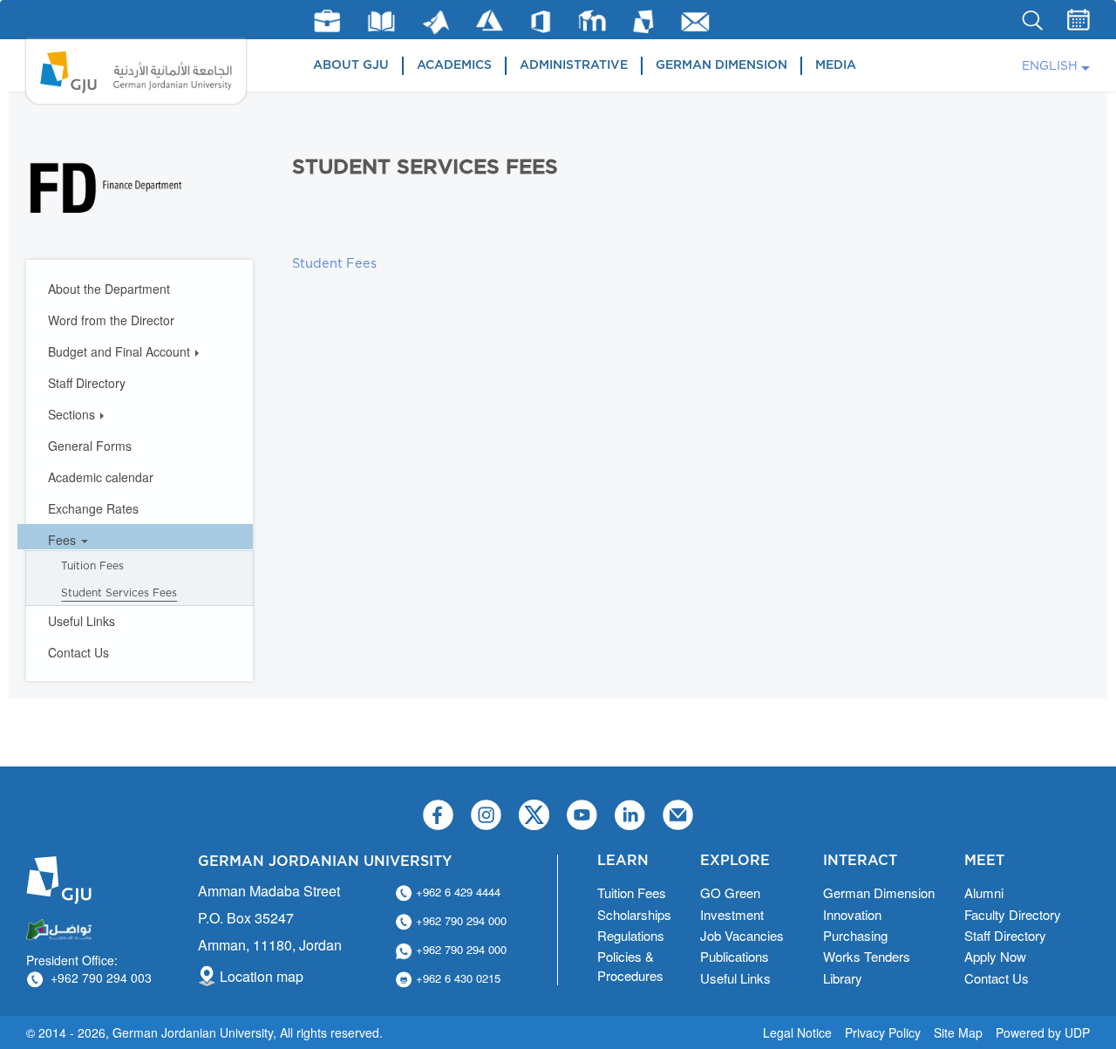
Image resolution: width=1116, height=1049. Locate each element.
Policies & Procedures (630, 965)
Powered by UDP (1043, 1032)
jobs (327, 21)
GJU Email (695, 21)
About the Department (109, 288)
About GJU (351, 65)
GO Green (730, 892)
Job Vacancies (742, 935)
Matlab (436, 22)
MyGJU (644, 21)
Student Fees (334, 263)
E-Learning (592, 20)
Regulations (630, 935)
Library (381, 21)
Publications (734, 956)
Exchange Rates (93, 508)
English (1050, 66)
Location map (261, 976)
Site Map (958, 1032)
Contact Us (78, 652)
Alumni (984, 892)
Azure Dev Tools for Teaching (489, 20)
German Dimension (721, 65)
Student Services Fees (119, 593)
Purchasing (855, 935)
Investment (732, 914)
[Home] (136, 71)
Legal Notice (797, 1032)
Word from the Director (111, 320)
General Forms (90, 445)
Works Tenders (866, 956)
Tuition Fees (92, 566)
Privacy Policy (883, 1032)
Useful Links (81, 621)
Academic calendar (100, 477)
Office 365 (540, 21)
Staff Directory (87, 383)
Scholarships (634, 914)
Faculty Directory (1012, 914)
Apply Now (995, 956)
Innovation (852, 914)
